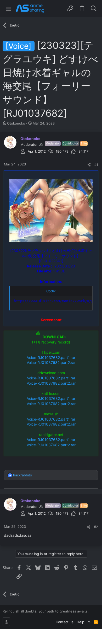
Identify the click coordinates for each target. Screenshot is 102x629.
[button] (8, 8)
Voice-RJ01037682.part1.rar (51, 357)
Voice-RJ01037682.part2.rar (51, 362)
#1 (96, 165)
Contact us (64, 622)
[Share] (89, 164)
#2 (96, 527)
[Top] (89, 622)
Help (80, 622)
